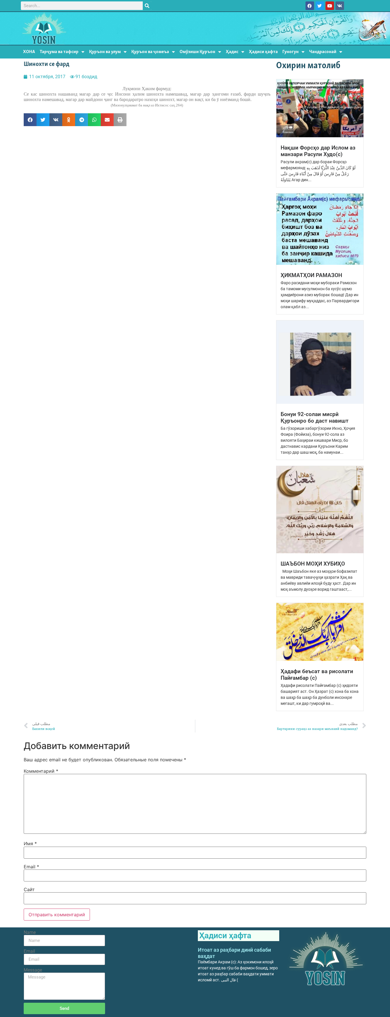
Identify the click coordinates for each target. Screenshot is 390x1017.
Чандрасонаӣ (322, 51)
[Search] (147, 5)
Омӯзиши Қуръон (197, 51)
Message (33, 970)
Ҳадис (232, 51)
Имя (30, 843)
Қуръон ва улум (105, 51)
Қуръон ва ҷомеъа (150, 51)
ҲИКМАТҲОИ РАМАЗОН (311, 275)
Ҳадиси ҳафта (263, 51)
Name (30, 932)
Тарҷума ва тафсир (59, 51)
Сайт (29, 889)
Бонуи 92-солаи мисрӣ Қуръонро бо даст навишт (315, 417)
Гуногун (290, 51)
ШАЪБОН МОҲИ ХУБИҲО (313, 563)
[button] (30, 119)
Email (31, 866)
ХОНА (29, 51)
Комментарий (41, 771)
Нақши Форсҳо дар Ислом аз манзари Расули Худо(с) (318, 151)
